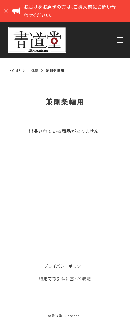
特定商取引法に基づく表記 (65, 278)
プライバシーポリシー (65, 266)
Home (15, 70)
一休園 (33, 70)
